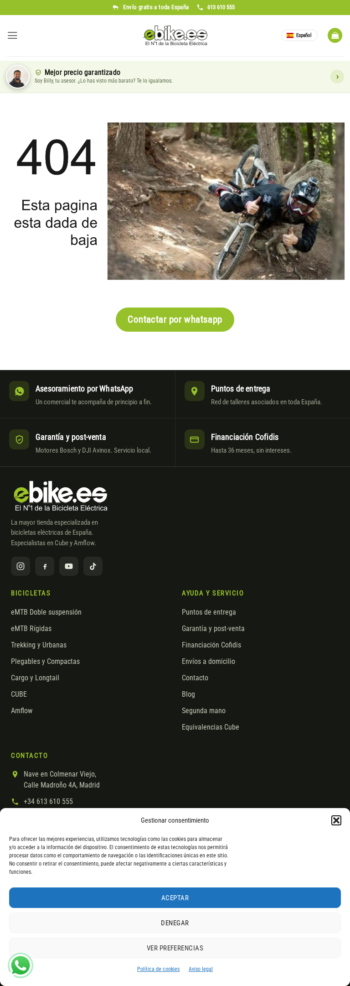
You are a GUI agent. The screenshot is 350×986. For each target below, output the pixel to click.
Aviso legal (201, 969)
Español (304, 35)
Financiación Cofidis (211, 645)
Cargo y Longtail (35, 678)
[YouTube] (68, 566)
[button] (336, 820)
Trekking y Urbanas (39, 645)
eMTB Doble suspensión (46, 612)
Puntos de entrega (209, 612)
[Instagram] (20, 566)
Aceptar (175, 898)
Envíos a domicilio (208, 661)
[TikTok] (93, 566)
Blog (188, 694)
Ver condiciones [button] (337, 76)
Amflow (21, 711)
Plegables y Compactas (45, 661)
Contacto (195, 678)
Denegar (175, 923)
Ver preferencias (175, 948)
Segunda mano (204, 711)
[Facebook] (44, 566)
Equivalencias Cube (210, 727)
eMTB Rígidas (31, 629)
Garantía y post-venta (213, 629)
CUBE (19, 694)
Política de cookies (158, 969)
